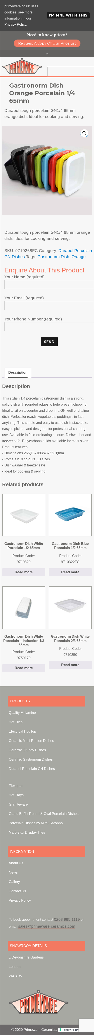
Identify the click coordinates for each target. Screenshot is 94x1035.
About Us (16, 863)
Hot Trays (16, 795)
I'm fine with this (68, 15)
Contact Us (17, 891)
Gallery (14, 882)
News (13, 872)
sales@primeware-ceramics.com (46, 926)
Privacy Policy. (15, 24)
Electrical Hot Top (22, 731)
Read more (24, 572)
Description (18, 372)
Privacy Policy (20, 900)
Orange (78, 256)
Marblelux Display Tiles (27, 832)
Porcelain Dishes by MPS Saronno (36, 823)
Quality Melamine (22, 713)
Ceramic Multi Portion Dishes (31, 741)
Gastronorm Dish (53, 256)
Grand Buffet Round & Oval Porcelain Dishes (43, 814)
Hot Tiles (16, 722)
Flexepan (16, 786)
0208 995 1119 (67, 919)
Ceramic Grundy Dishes (27, 750)
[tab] (18, 373)
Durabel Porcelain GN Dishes (32, 769)
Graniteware (18, 804)
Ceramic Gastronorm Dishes (31, 759)
